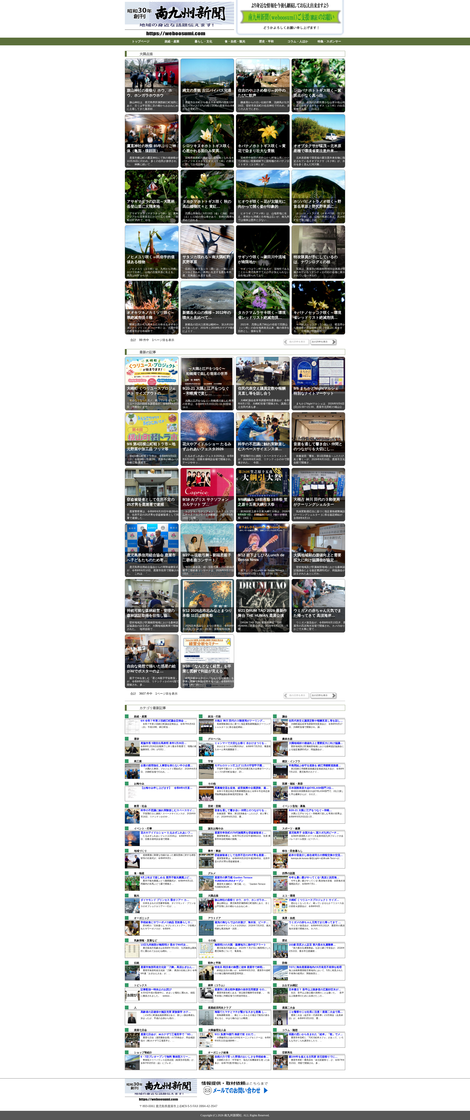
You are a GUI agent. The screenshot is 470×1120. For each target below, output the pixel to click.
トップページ (140, 41)
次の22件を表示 (320, 695)
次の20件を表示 (320, 341)
